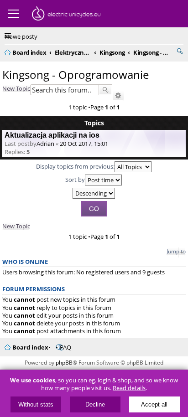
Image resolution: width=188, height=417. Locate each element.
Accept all (154, 404)
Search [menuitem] (179, 51)
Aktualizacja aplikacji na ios (52, 135)
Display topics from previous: (75, 166)
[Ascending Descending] (94, 193)
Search (105, 89)
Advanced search (118, 96)
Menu (13, 13)
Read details (129, 388)
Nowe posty (21, 36)
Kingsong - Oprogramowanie (75, 74)
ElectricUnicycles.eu (66, 14)
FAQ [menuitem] (65, 347)
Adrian (45, 143)
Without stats (35, 404)
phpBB (64, 362)
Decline (95, 404)
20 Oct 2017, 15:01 (84, 143)
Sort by (75, 179)
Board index (30, 347)
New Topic (16, 88)
